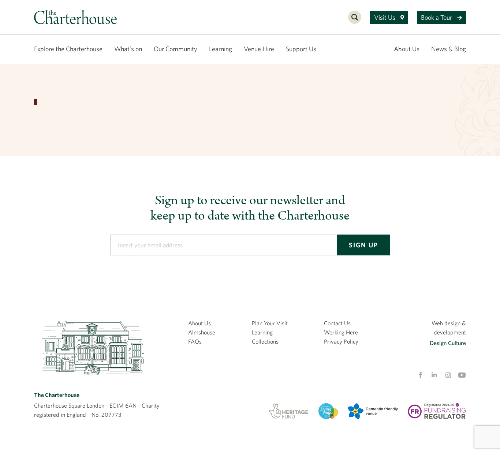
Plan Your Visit (270, 323)
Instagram (448, 375)
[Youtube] (462, 375)
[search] (354, 21)
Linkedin (434, 374)
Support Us (301, 49)
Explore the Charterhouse (68, 49)
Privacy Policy (341, 341)
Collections (265, 341)
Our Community (175, 49)
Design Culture (448, 343)
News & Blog (448, 49)
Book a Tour (437, 17)
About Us (406, 49)
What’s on (128, 49)
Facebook (420, 375)
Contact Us (337, 323)
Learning (220, 49)
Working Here (341, 332)
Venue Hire (259, 49)
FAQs (195, 341)
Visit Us (385, 17)
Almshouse (201, 332)
